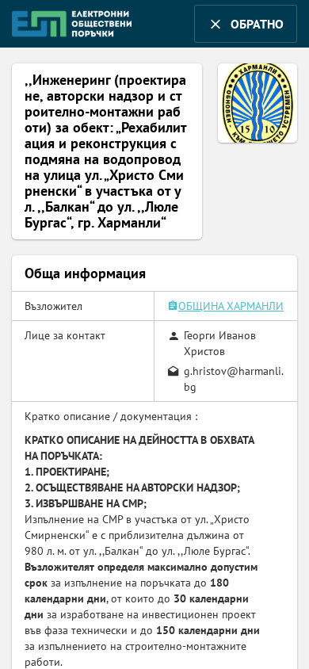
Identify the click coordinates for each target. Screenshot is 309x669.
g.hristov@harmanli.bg (234, 379)
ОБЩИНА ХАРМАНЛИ (231, 306)
